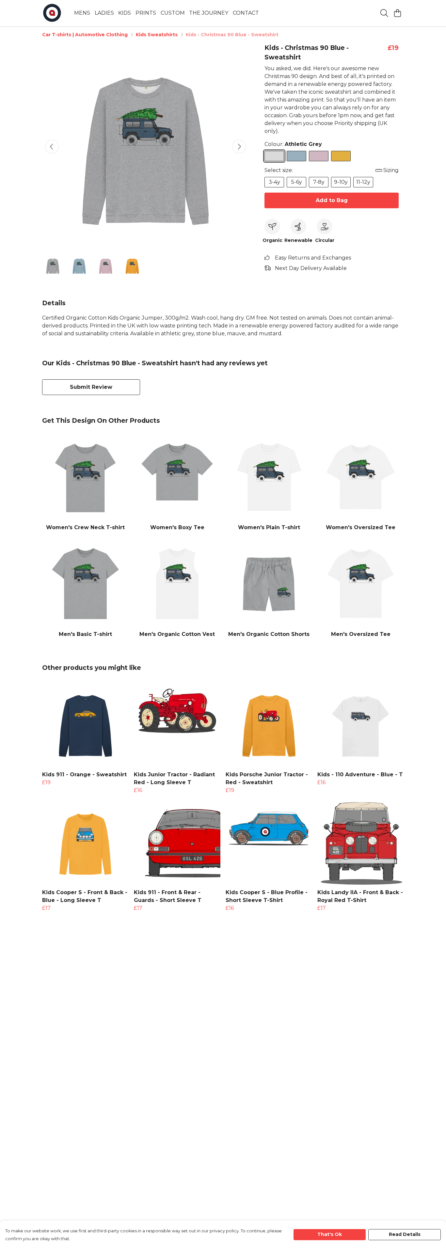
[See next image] (239, 146)
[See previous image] (51, 146)
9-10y (341, 182)
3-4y (274, 182)
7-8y (319, 182)
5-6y (296, 182)
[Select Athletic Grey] (274, 156)
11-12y (363, 182)
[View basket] (397, 13)
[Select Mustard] (341, 156)
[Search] (384, 13)
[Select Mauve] (318, 156)
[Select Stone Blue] (296, 156)
